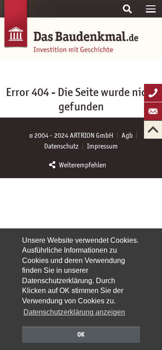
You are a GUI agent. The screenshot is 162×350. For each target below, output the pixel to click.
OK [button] (81, 334)
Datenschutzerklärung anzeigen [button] (74, 312)
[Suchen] (127, 9)
